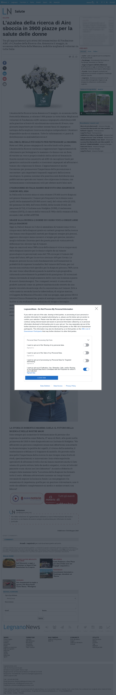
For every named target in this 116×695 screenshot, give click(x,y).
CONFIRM (41, 378)
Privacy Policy (71, 386)
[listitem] (58, 340)
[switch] (86, 345)
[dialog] (58, 347)
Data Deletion (45, 386)
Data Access (58, 386)
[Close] (97, 309)
